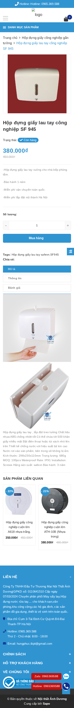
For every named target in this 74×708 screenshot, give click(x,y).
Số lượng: (10, 214)
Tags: (7, 254)
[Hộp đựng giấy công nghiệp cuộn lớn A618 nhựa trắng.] (19, 501)
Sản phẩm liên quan (23, 478)
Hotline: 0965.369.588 (44, 4)
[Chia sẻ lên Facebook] (16, 259)
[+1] (32, 259)
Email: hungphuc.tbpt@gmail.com (29, 643)
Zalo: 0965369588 (46, 676)
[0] (66, 19)
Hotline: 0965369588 (46, 686)
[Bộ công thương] (37, 682)
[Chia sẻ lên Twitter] (21, 259)
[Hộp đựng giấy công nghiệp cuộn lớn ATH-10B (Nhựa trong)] (55, 501)
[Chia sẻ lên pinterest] (27, 259)
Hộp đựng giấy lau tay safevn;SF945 (35, 254)
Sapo (46, 703)
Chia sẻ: (9, 259)
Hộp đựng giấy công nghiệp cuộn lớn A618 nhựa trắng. (19, 527)
